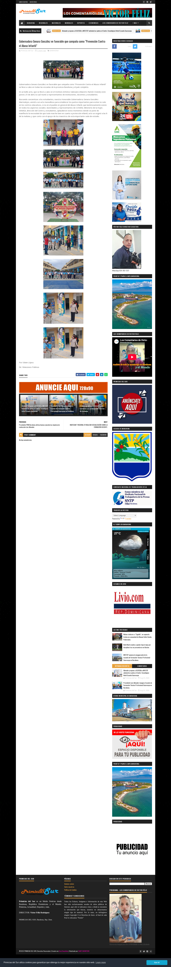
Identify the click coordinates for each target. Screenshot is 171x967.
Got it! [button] (157, 962)
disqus (95, 435)
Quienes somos (69, 883)
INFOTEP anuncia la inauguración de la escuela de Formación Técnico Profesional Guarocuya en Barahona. (136, 657)
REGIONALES (43, 23)
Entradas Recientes (122, 666)
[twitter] (150, 2)
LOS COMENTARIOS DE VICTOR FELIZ (115, 23)
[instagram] (147, 2)
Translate (128, 518)
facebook (103, 435)
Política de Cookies (70, 889)
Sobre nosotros (69, 886)
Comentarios (142, 666)
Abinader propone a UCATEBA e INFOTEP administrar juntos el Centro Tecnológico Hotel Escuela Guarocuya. (72, 30)
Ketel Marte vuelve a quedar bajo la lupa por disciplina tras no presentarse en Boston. (137, 646)
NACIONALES (56, 23)
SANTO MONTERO (83, 951)
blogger (87, 435)
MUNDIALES (69, 23)
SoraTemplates (63, 951)
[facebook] (144, 2)
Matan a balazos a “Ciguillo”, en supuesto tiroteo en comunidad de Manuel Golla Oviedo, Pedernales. (137, 637)
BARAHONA (31, 23)
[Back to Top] (150, 951)
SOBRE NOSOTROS (23, 2)
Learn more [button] (101, 962)
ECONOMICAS (93, 23)
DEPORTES (81, 23)
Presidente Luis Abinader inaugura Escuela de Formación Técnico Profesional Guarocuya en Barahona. (62, 408)
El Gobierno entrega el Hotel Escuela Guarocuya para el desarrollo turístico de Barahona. (92, 408)
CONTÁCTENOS (33, 2)
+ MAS (134, 23)
